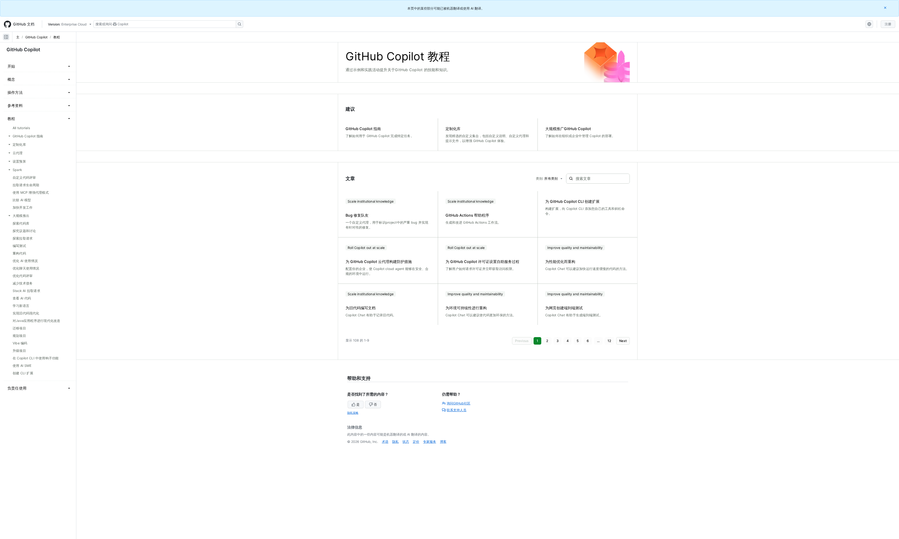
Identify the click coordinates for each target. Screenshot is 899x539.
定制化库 (453, 128)
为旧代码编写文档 (361, 308)
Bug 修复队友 (357, 215)
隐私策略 (352, 413)
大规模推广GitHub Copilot (568, 128)
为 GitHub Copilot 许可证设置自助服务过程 (482, 261)
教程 (56, 37)
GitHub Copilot (36, 37)
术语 (385, 442)
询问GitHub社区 (458, 403)
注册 (888, 24)
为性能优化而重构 (560, 261)
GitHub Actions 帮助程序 (467, 215)
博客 (443, 442)
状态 (405, 442)
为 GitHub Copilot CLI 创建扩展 (572, 201)
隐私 (395, 442)
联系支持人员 (456, 410)
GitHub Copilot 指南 (363, 128)
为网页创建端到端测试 (564, 308)
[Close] (885, 7)
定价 (416, 442)
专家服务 (429, 442)
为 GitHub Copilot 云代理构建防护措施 (379, 261)
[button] (522, 341)
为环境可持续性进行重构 (466, 308)
